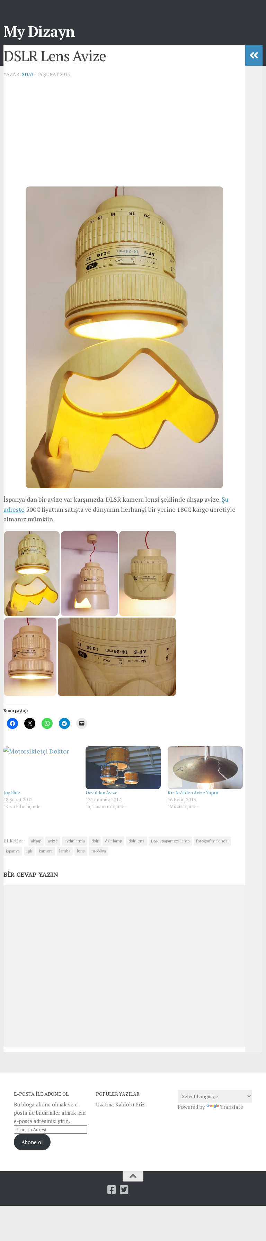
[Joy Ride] (41, 767)
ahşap (36, 840)
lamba (64, 851)
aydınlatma (74, 840)
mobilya (98, 851)
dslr (94, 840)
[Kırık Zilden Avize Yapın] (205, 767)
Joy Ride (11, 792)
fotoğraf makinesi (212, 840)
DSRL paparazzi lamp (170, 840)
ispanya (13, 851)
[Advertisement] (124, 131)
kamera (46, 851)
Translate (231, 1106)
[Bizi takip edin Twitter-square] (124, 1190)
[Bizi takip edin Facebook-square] (112, 1190)
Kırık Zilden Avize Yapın (193, 792)
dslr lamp (113, 840)
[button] (31, 573)
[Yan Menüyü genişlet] (254, 55)
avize (53, 840)
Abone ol (32, 1142)
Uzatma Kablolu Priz (120, 1104)
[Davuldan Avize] (123, 767)
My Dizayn (39, 31)
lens (81, 851)
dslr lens (136, 840)
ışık (29, 851)
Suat (28, 74)
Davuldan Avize (101, 792)
